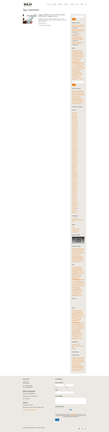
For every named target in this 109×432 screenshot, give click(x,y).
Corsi (83, 56)
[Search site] (85, 4)
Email (56, 390)
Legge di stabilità (75, 69)
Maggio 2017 (74, 167)
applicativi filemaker (79, 53)
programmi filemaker (76, 72)
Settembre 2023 (75, 126)
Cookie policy (33, 410)
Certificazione (81, 55)
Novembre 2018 (75, 148)
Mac (80, 69)
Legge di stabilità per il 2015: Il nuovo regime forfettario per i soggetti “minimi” (51, 15)
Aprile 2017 (74, 168)
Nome (56, 387)
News (73, 221)
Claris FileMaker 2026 (76, 33)
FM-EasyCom (82, 64)
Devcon (78, 58)
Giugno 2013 (74, 197)
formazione (74, 66)
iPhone (76, 68)
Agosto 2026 (74, 112)
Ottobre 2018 (74, 150)
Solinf (77, 77)
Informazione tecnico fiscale (45, 25)
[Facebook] (82, 429)
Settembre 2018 (75, 151)
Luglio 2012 (74, 209)
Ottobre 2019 (74, 137)
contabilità (74, 56)
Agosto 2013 (74, 193)
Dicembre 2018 (75, 146)
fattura (80, 58)
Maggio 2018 (74, 156)
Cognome (67, 387)
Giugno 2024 (74, 124)
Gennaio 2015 (75, 181)
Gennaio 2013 (75, 201)
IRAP (79, 68)
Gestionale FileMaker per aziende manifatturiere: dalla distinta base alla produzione (77, 38)
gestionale (79, 66)
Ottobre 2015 (74, 175)
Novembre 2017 (75, 161)
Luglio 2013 (74, 195)
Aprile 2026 (74, 118)
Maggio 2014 (74, 184)
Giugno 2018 (74, 154)
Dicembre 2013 (75, 190)
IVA (83, 68)
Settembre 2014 (75, 182)
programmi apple (76, 71)
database (74, 58)
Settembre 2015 (75, 176)
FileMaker (76, 62)
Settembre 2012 (75, 208)
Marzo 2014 (74, 186)
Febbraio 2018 (75, 159)
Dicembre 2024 (75, 123)
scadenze (76, 75)
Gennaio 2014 (75, 189)
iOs (83, 66)
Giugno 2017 (74, 165)
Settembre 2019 (75, 139)
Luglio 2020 (74, 131)
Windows (81, 78)
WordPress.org (75, 231)
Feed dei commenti (76, 230)
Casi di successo (75, 218)
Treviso (74, 78)
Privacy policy (26, 410)
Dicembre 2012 (75, 203)
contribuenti (79, 56)
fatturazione (74, 59)
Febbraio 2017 (75, 171)
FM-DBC (78, 64)
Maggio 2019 (74, 143)
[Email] (85, 429)
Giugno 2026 (74, 115)
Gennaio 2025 (75, 121)
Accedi (73, 227)
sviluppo (80, 293)
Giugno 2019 (74, 142)
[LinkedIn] (79, 429)
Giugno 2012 (74, 211)
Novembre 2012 (75, 204)
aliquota (73, 52)
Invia (57, 419)
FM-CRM (74, 64)
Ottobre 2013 (74, 192)
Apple (76, 52)
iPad (73, 68)
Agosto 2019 (74, 140)
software (73, 77)
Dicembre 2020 (75, 129)
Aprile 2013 (74, 200)
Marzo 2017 (74, 170)
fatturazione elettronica (76, 60)
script (79, 75)
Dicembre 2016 (75, 173)
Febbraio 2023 (75, 128)
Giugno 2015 (74, 178)
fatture (78, 60)
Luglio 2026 (74, 114)
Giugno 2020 (74, 132)
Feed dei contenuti (75, 228)
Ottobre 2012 (74, 206)
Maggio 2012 (74, 212)
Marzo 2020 (74, 134)
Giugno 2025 (74, 120)
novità (82, 69)
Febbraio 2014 (75, 187)
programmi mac (75, 73)
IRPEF (81, 68)
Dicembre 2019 (75, 135)
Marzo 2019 (74, 145)
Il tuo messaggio (59, 396)
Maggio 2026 (74, 117)
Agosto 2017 (74, 164)
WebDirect (77, 78)
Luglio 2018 (74, 153)
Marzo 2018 (74, 157)
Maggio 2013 (74, 198)
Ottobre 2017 (74, 162)
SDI (81, 75)
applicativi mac (75, 55)
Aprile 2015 (74, 179)
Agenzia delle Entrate (77, 50)
